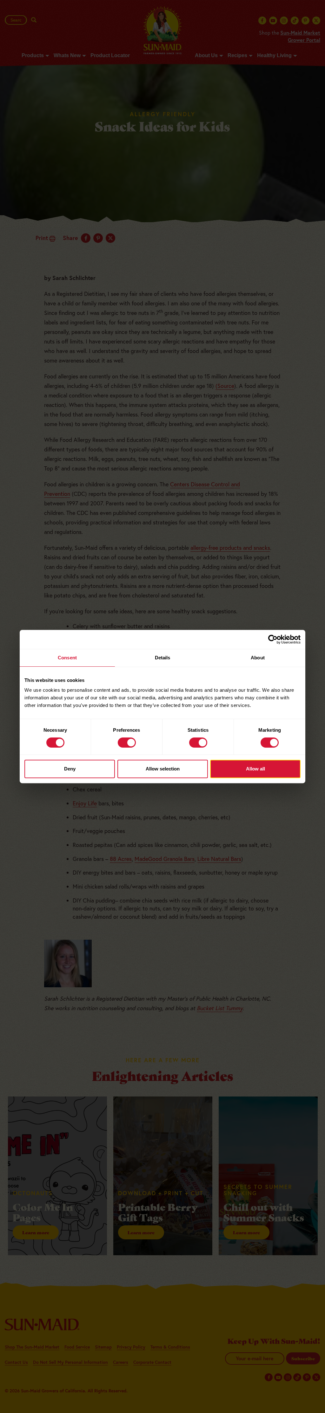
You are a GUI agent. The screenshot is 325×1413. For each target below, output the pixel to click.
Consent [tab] (67, 657)
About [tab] (258, 657)
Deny (70, 768)
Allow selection (163, 768)
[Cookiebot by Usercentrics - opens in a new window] (273, 639)
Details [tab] (162, 657)
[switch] (127, 742)
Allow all (255, 768)
